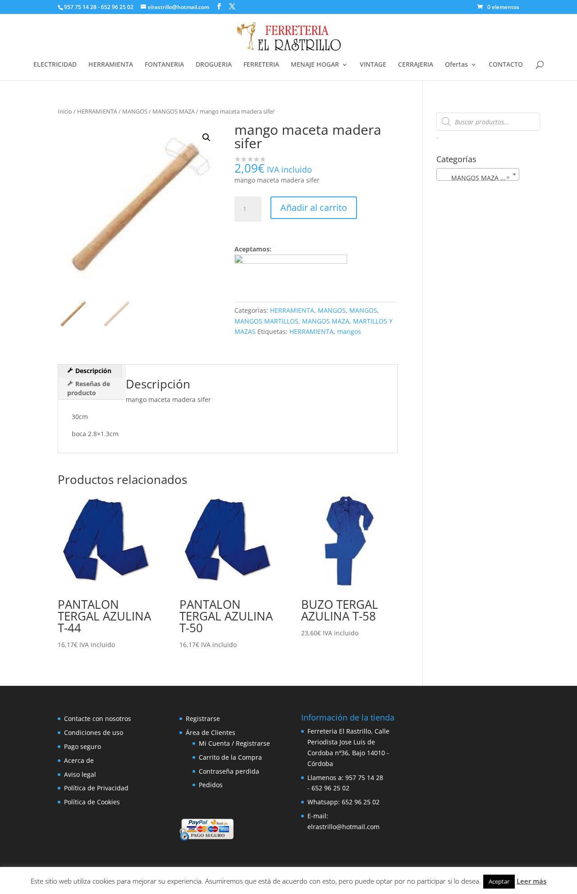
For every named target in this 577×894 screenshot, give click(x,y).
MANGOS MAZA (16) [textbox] (476, 177)
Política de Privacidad (96, 788)
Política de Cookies (92, 802)
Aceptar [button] (499, 881)
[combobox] (477, 174)
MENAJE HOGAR (315, 64)
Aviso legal (80, 774)
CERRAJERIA (415, 64)
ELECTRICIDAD (55, 64)
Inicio (65, 111)
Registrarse (203, 718)
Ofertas (456, 64)
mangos (349, 331)
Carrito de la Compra (230, 757)
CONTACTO (506, 64)
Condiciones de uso (93, 732)
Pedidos (211, 784)
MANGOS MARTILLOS (266, 321)
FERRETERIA (261, 64)
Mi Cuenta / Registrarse (234, 743)
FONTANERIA (164, 64)
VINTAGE (373, 64)
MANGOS (134, 111)
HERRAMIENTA (110, 64)
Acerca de (79, 760)
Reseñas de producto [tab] (88, 388)
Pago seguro (82, 746)
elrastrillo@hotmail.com (343, 826)
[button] (206, 137)
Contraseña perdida (229, 771)
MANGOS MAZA (173, 111)
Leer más (531, 880)
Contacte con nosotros (97, 718)
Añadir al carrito (313, 207)
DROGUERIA (214, 64)
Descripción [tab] (92, 370)
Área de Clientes (210, 732)
